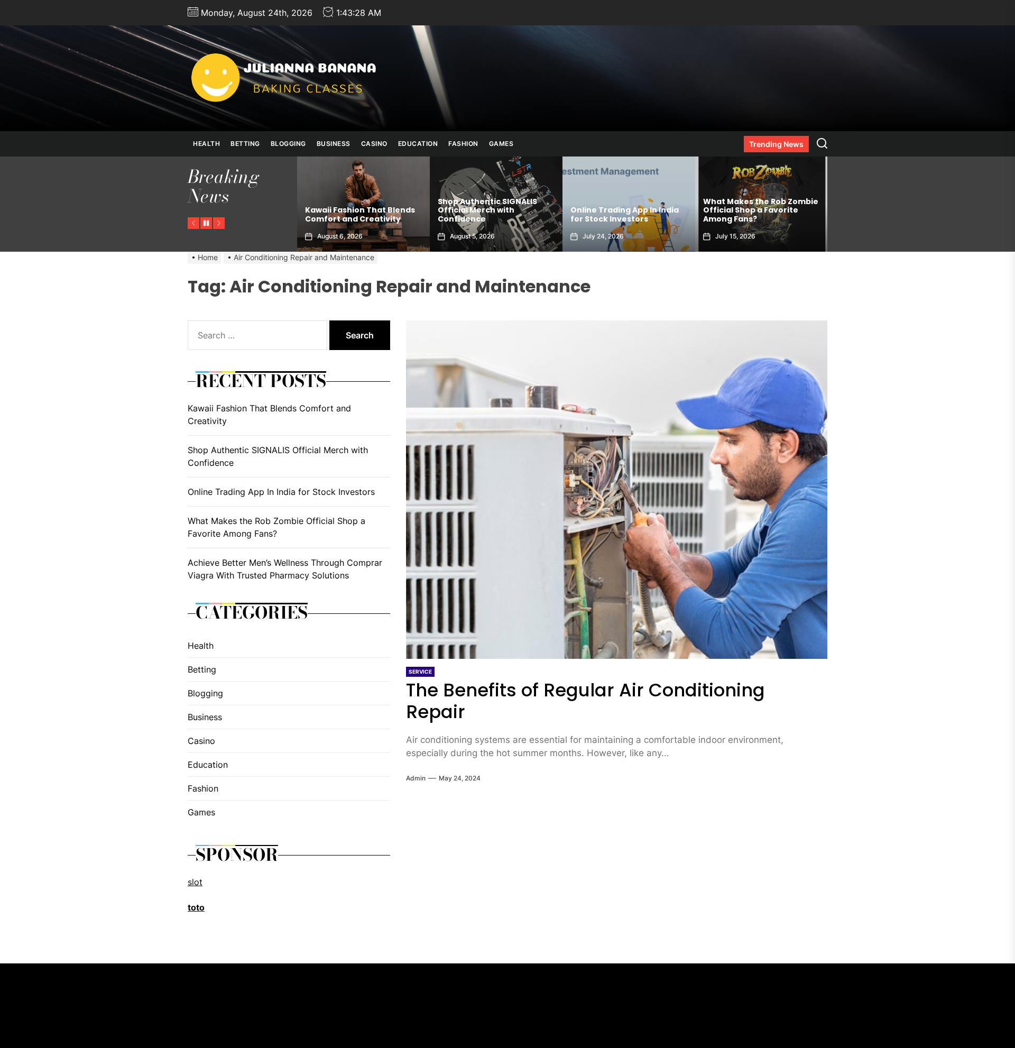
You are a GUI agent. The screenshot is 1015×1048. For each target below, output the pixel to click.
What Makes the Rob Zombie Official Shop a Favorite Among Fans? (628, 210)
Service (420, 671)
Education (418, 144)
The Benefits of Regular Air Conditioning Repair (585, 700)
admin (416, 778)
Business (333, 144)
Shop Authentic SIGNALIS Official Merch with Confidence (354, 210)
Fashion (463, 144)
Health (206, 144)
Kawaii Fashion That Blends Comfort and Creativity (269, 414)
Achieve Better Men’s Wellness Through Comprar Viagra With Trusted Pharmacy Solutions (759, 205)
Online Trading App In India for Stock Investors (492, 214)
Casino (374, 144)
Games (501, 144)
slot (195, 882)
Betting (245, 144)
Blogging (288, 144)
